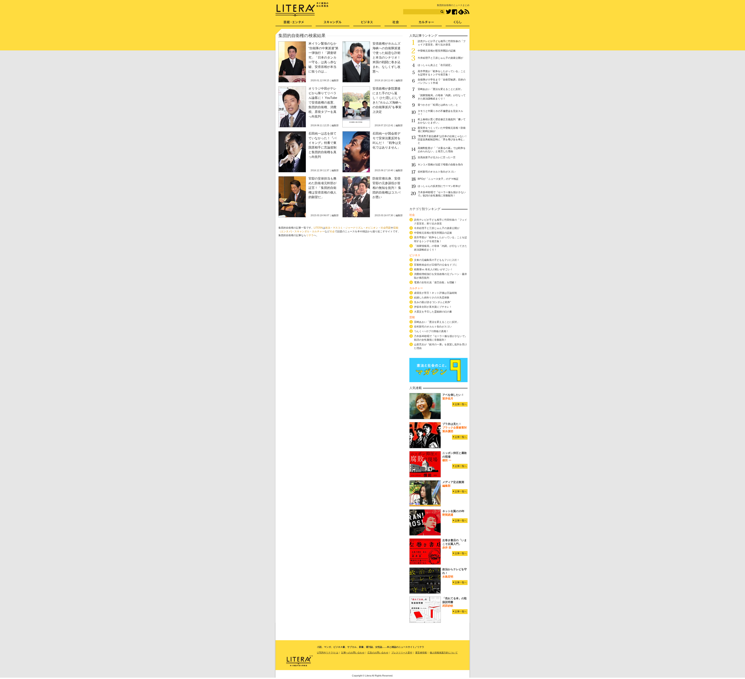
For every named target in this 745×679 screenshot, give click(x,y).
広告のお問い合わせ (377, 652)
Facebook (454, 12)
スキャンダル (301, 231)
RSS (466, 12)
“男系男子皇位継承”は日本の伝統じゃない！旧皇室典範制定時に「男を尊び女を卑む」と (442, 139)
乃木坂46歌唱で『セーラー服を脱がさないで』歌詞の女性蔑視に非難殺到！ (442, 194)
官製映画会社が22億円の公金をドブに (435, 264)
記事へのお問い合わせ (353, 652)
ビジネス (367, 23)
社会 (332, 231)
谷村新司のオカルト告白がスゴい (437, 171)
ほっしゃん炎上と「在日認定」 (435, 65)
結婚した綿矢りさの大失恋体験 (431, 297)
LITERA (318, 227)
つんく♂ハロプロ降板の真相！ (431, 331)
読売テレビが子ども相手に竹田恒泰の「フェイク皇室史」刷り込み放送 (442, 43)
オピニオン (372, 227)
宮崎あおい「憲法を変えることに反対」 (440, 89)
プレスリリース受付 (401, 652)
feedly (461, 12)
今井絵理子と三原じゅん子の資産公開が (440, 57)
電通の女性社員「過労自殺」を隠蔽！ (435, 282)
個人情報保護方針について (444, 652)
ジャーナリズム (354, 227)
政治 (327, 227)
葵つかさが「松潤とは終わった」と (438, 104)
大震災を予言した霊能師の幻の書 (433, 311)
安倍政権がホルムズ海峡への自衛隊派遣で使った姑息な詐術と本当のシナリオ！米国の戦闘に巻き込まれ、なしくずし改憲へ (386, 57)
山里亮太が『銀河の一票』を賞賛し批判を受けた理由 (440, 346)
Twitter (448, 12)
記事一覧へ (461, 404)
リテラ (310, 235)
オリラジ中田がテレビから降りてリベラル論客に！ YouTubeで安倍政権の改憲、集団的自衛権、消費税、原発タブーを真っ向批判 (322, 102)
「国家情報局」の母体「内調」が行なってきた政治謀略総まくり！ (442, 97)
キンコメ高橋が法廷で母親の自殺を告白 (440, 164)
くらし (458, 23)
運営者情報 (421, 652)
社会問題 (386, 227)
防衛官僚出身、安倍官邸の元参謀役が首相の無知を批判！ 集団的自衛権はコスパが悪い (386, 188)
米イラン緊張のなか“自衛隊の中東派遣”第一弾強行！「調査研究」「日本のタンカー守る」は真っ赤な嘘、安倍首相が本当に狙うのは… (323, 57)
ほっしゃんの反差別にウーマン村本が (439, 186)
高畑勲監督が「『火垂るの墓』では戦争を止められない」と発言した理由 (442, 150)
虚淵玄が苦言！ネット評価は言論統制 (435, 292)
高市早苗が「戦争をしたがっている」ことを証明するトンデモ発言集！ (442, 73)
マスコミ (338, 227)
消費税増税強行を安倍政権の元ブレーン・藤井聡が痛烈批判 (440, 276)
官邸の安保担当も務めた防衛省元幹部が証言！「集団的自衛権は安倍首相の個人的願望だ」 (322, 188)
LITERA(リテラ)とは (327, 652)
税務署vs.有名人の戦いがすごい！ (433, 269)
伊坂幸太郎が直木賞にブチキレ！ (433, 306)
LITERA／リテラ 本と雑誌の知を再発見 (301, 9)
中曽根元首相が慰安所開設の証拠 (437, 50)
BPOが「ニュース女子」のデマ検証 (438, 178)
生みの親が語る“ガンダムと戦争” (432, 302)
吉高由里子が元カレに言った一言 (437, 157)
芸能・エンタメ (293, 23)
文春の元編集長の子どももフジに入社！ (436, 259)
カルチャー (318, 231)
